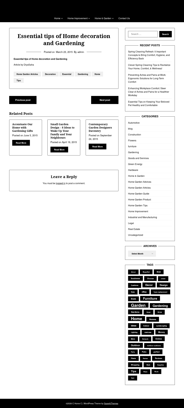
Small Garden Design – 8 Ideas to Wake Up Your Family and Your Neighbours (62, 130)
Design (164, 285)
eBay (144, 291)
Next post (105, 100)
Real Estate (134, 229)
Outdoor (135, 345)
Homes (152, 319)
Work (156, 371)
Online (158, 338)
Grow (160, 312)
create (163, 278)
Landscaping (161, 325)
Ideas (133, 325)
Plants (133, 358)
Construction (134, 134)
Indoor (146, 325)
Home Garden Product (139, 199)
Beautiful (146, 272)
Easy (133, 292)
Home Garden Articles (27, 74)
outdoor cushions (154, 345)
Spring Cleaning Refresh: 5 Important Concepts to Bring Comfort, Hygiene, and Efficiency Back (149, 55)
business (135, 278)
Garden (138, 305)
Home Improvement (78, 18)
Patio (144, 351)
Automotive (134, 122)
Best (159, 271)
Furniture (150, 298)
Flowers (132, 140)
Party (133, 352)
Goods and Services (138, 158)
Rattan (145, 358)
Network (145, 339)
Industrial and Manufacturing (142, 217)
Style (148, 365)
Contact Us (124, 18)
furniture (132, 146)
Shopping (135, 364)
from (133, 298)
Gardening (83, 74)
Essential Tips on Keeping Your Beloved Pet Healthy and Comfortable (148, 103)
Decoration (50, 74)
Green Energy (135, 164)
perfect (157, 351)
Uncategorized (135, 235)
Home (57, 18)
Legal (131, 223)
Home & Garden (103, 18)
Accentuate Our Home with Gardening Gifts (22, 127)
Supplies (160, 365)
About (133, 272)
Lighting (134, 332)
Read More (21, 142)
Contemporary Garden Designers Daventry (100, 127)
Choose (150, 278)
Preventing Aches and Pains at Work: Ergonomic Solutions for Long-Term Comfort (147, 78)
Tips (19, 80)
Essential (66, 74)
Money (161, 332)
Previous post (22, 100)
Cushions (134, 285)
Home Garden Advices (139, 181)
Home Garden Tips (137, 205)
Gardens (135, 311)
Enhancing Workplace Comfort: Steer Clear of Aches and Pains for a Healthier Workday (148, 92)
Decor (149, 285)
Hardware (133, 170)
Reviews (158, 358)
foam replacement (160, 292)
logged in (60, 183)
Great (148, 312)
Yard (132, 378)
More (133, 339)
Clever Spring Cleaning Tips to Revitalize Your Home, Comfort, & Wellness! (149, 66)
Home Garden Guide (138, 193)
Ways (145, 372)
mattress (147, 332)
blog (130, 128)
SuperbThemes (111, 403)
